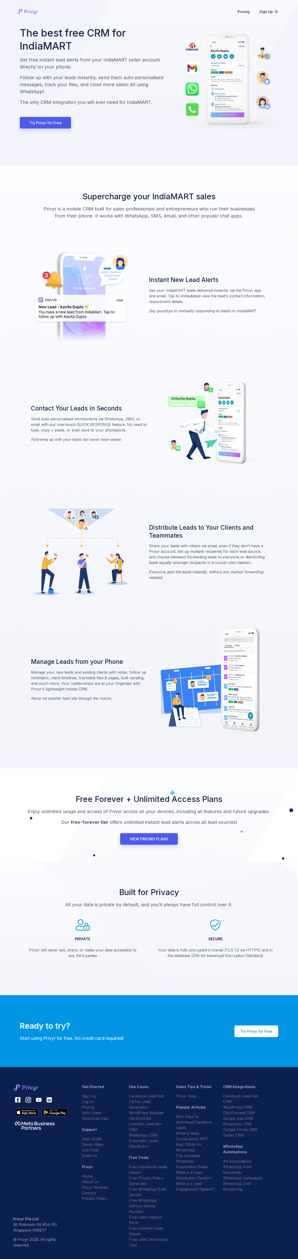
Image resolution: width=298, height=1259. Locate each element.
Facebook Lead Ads (146, 1096)
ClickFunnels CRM (239, 1112)
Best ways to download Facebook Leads (194, 1122)
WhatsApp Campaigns (242, 1178)
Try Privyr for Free (45, 122)
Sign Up (266, 11)
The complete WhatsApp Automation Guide (192, 1161)
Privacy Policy (94, 1198)
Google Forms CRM (240, 1129)
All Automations (237, 1161)
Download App (95, 1118)
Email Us (89, 1155)
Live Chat (90, 1150)
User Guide (92, 1139)
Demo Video (92, 1144)
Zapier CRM (233, 1135)
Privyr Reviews (95, 1187)
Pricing (243, 11)
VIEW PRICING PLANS (149, 839)
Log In (87, 1101)
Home (87, 1176)
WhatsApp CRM (143, 1135)
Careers (89, 1193)
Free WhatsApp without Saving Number (143, 1206)
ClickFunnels (140, 1118)
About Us (90, 1181)
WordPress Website (146, 1112)
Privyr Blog (186, 1096)
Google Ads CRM (238, 1118)
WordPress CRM (237, 1107)
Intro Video (92, 1112)
